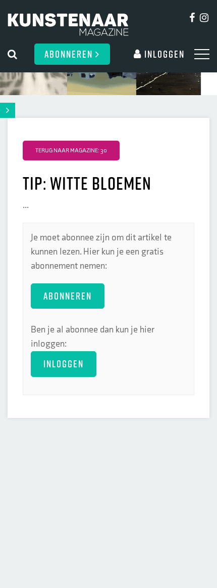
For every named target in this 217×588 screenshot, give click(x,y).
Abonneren (69, 54)
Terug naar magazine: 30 (71, 150)
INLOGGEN (63, 363)
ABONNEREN (67, 296)
